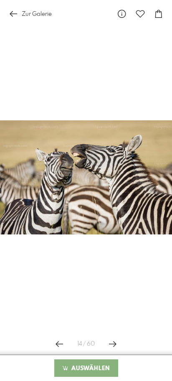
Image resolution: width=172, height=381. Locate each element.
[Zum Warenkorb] (159, 14)
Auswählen (89, 368)
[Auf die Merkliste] (140, 14)
